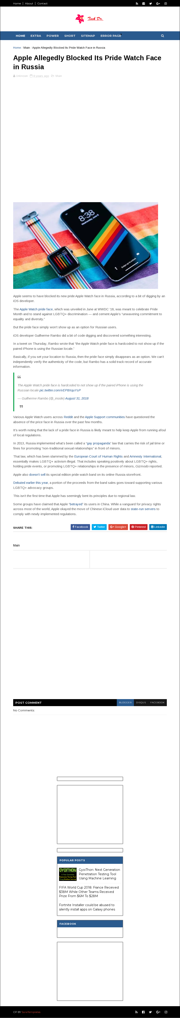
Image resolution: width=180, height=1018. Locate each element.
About (29, 3)
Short (70, 35)
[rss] (137, 3)
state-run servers (143, 509)
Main (26, 47)
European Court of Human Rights (98, 456)
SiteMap (88, 35)
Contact (42, 3)
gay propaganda (98, 443)
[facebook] (143, 3)
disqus (141, 702)
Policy (128, 34)
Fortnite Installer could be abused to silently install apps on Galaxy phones (87, 907)
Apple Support (95, 417)
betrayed (76, 504)
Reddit (68, 417)
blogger (125, 702)
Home (17, 3)
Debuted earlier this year (30, 482)
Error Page (111, 35)
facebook (157, 702)
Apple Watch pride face (36, 309)
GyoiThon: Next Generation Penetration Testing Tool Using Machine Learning (99, 874)
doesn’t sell (37, 474)
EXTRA (36, 35)
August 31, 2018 (76, 398)
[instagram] (165, 3)
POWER (53, 35)
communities (115, 417)
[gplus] (158, 3)
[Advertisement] (90, 112)
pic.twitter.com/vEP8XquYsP (60, 390)
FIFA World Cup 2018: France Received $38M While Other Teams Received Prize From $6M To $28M (89, 891)
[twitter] (150, 3)
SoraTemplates (31, 1012)
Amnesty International (145, 456)
